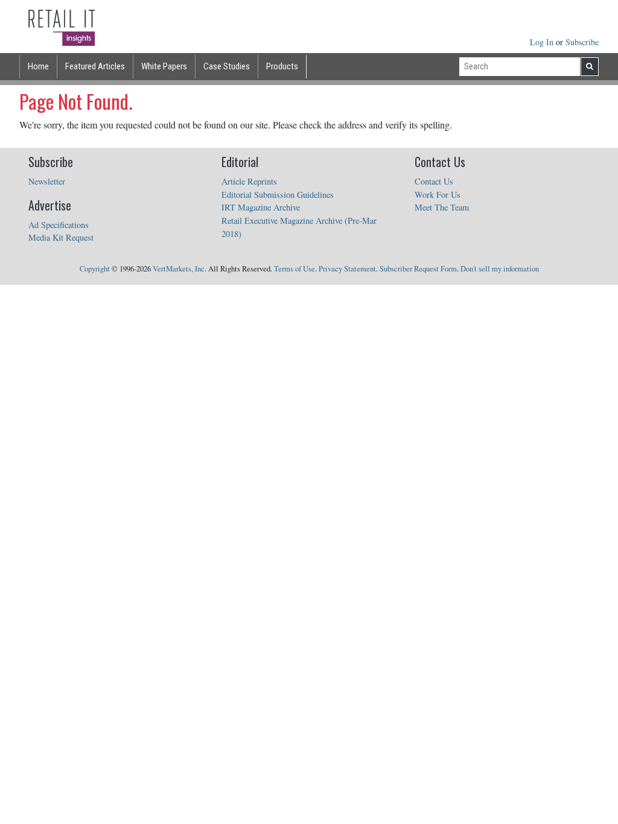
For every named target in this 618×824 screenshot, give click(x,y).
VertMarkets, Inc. (179, 269)
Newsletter (46, 181)
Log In (543, 42)
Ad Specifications (58, 224)
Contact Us (434, 181)
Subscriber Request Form (418, 269)
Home (38, 66)
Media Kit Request (61, 237)
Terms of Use (294, 269)
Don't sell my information (499, 269)
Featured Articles (95, 66)
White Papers (164, 66)
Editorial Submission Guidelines (277, 194)
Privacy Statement (347, 269)
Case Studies (226, 66)
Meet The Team (442, 207)
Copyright (95, 269)
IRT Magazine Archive (260, 207)
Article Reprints (249, 181)
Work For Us (437, 194)
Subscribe (582, 42)
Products (282, 66)
